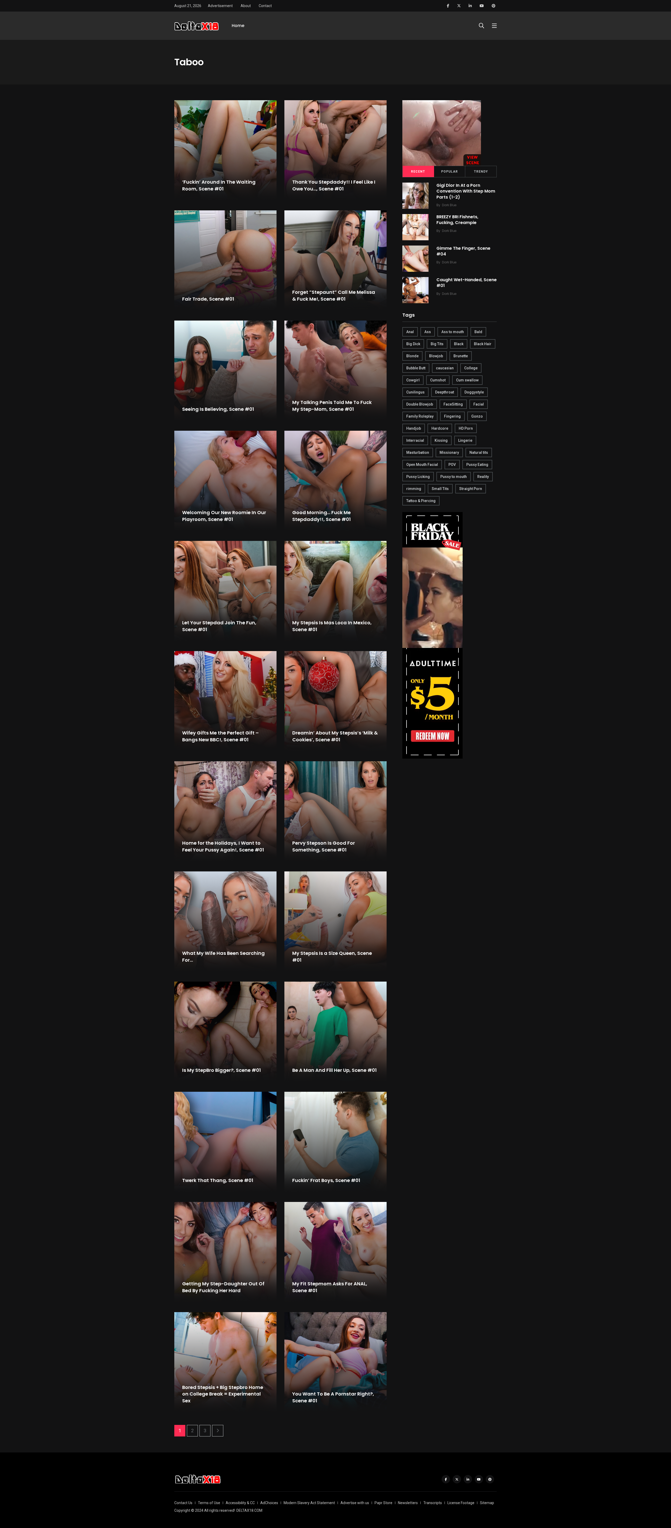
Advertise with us (354, 1503)
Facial (478, 404)
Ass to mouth (452, 332)
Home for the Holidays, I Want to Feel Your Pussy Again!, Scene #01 (223, 846)
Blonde (412, 356)
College (471, 368)
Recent (418, 171)
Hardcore (439, 428)
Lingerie (465, 440)
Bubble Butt (415, 368)
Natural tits (478, 452)
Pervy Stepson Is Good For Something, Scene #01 (323, 846)
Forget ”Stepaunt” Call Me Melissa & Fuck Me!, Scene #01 (333, 295)
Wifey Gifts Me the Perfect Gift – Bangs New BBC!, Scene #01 (220, 736)
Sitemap (487, 1503)
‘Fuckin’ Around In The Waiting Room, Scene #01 (219, 185)
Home (238, 26)
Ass (427, 332)
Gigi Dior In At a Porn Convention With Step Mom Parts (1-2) (465, 191)
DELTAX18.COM (249, 1510)
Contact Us (183, 1503)
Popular (449, 171)
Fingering (452, 416)
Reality (483, 477)
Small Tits (440, 489)
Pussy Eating (477, 464)
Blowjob (436, 356)
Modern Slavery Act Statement (309, 1503)
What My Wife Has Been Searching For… (223, 956)
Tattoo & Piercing (421, 501)
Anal (410, 332)
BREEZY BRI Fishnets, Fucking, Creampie (457, 220)
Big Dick (413, 344)
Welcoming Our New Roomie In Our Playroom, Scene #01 (224, 516)
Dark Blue (449, 205)
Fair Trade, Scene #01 (208, 299)
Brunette (460, 356)
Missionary (449, 452)
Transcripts (432, 1503)
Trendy (481, 171)
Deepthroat (444, 392)
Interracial (415, 440)
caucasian (445, 368)
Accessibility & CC (240, 1503)
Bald (478, 332)
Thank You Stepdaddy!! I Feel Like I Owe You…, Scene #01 (333, 185)
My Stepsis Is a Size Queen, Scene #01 (332, 956)
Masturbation (417, 452)
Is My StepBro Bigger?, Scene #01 (221, 1070)
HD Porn (466, 428)
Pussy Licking (418, 477)
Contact (265, 6)
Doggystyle (474, 392)
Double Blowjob (419, 404)
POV (452, 464)
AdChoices (269, 1503)
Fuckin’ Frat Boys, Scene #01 (326, 1180)
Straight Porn (470, 489)
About (246, 6)
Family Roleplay (420, 416)
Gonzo (477, 416)
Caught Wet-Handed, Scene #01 (466, 283)
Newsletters (408, 1503)
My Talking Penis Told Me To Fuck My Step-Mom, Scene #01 (332, 405)
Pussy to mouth (453, 477)
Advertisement (220, 6)
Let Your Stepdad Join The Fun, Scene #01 (219, 626)
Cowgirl (413, 380)
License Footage (460, 1503)
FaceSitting (453, 404)
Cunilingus (415, 392)
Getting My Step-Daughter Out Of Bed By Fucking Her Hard (223, 1287)
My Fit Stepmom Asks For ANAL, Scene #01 (329, 1287)
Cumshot (438, 380)
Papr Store (383, 1503)
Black (458, 344)
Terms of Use (209, 1503)
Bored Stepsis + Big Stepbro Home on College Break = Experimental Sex (222, 1394)
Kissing (441, 440)
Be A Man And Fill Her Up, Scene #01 (334, 1070)
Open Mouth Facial (422, 464)
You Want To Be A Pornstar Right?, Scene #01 (333, 1397)
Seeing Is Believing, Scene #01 (218, 409)
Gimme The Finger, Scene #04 (463, 251)
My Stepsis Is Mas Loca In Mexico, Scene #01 (332, 626)
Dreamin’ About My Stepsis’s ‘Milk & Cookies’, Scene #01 (335, 736)
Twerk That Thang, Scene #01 (217, 1180)
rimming (413, 489)
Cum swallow (467, 380)
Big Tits (437, 344)
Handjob (413, 428)
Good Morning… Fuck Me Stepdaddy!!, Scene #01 (321, 516)
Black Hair (482, 344)
